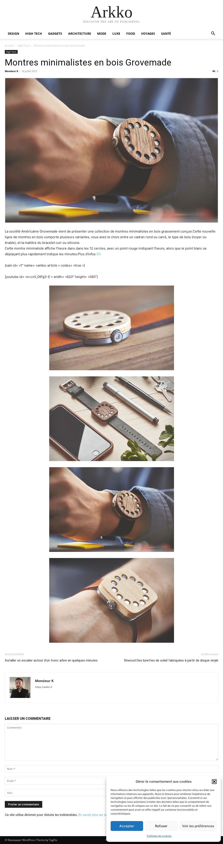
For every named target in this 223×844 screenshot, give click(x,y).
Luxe (116, 33)
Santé (166, 33)
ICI (98, 254)
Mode (101, 33)
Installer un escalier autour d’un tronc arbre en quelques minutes (51, 660)
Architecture (79, 33)
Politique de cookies (159, 835)
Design (13, 33)
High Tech (33, 33)
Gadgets (55, 33)
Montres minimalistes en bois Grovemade (88, 62)
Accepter (126, 826)
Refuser (161, 826)
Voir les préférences (198, 826)
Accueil (9, 45)
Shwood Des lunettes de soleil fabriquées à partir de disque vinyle (171, 660)
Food (130, 33)
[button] (214, 781)
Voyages (148, 33)
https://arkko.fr (43, 687)
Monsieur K (11, 71)
